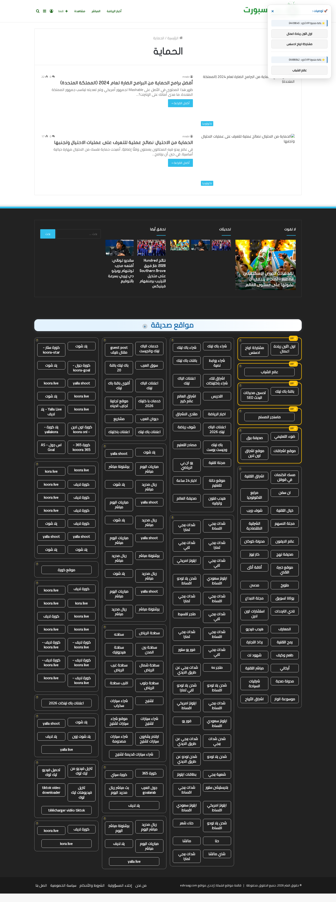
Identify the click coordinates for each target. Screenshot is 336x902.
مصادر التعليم (187, 444)
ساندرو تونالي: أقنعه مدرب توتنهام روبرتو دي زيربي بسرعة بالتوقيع (121, 271)
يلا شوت (149, 452)
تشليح (149, 700)
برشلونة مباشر (119, 466)
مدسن (254, 585)
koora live (51, 383)
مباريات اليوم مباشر (149, 469)
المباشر (96, 11)
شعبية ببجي (217, 774)
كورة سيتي (119, 774)
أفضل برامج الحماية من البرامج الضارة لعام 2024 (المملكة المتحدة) (126, 82)
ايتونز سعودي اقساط (217, 580)
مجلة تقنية (217, 462)
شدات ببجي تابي (186, 545)
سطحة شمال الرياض (149, 667)
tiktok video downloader (51, 790)
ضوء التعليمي (284, 436)
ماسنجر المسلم (269, 416)
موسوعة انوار (285, 698)
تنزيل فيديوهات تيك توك (81, 792)
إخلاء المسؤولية (120, 885)
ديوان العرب (149, 418)
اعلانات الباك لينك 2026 (217, 429)
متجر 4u (217, 667)
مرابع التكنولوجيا (254, 495)
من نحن (141, 885)
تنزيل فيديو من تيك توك (81, 771)
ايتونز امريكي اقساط (187, 705)
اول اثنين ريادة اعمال (285, 348)
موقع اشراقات (285, 450)
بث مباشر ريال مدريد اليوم (119, 790)
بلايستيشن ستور (217, 787)
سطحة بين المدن (149, 649)
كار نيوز (254, 554)
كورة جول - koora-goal (81, 367)
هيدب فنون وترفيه (217, 500)
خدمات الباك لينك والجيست (149, 348)
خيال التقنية (284, 510)
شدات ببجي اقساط (216, 526)
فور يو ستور (186, 649)
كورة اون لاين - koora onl (81, 429)
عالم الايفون (284, 541)
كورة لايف (81, 484)
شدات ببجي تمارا (186, 527)
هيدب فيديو (254, 628)
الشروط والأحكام (92, 885)
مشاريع (119, 418)
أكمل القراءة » (180, 103)
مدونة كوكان (254, 541)
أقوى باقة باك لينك (119, 385)
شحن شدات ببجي (217, 741)
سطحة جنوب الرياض (149, 685)
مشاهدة (79, 11)
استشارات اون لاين (254, 613)
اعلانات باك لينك (149, 431)
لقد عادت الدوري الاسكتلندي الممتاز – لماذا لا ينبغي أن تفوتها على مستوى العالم (268, 279)
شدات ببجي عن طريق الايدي (187, 670)
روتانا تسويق (284, 598)
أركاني (285, 668)
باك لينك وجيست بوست (217, 447)
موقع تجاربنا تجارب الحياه (119, 403)
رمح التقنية (285, 642)
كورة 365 (149, 773)
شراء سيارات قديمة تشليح (134, 754)
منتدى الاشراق (186, 413)
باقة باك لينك (284, 391)
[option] (265, 265)
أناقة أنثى (254, 567)
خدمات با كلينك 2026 (149, 403)
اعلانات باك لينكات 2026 (66, 703)
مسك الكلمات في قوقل (284, 477)
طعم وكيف (284, 655)
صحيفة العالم (187, 498)
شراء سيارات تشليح (149, 721)
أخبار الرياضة (114, 11)
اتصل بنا (41, 885)
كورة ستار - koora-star (51, 350)
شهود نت (254, 655)
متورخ (285, 585)
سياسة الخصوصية (63, 885)
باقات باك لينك (186, 360)
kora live (51, 471)
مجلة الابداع (254, 598)
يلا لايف (134, 805)
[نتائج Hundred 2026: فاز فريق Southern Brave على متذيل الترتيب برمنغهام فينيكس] (221, 245)
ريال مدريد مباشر (149, 486)
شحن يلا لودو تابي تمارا (187, 687)
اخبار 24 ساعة (186, 480)
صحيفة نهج (284, 554)
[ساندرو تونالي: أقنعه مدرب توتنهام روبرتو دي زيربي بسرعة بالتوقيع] (200, 245)
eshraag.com (188, 885)
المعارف (284, 628)
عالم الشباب (269, 371)
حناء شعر (186, 823)
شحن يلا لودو (217, 756)
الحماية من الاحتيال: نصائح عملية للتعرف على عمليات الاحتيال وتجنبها (123, 142)
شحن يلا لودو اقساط (187, 580)
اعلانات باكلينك (119, 431)
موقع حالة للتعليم (217, 483)
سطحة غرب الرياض (119, 667)
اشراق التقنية (254, 476)
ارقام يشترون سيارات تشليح (149, 739)
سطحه (119, 634)
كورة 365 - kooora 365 (82, 447)
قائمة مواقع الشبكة (228, 885)
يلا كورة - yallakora (51, 429)
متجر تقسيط (187, 613)
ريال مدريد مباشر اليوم (149, 827)
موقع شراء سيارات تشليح (118, 721)
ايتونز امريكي (187, 560)
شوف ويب (254, 510)
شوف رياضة (187, 426)
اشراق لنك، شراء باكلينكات (217, 380)
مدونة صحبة (285, 681)
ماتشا (186, 840)
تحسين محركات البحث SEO (254, 395)
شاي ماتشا (216, 853)
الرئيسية (173, 38)
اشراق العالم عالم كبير (186, 398)
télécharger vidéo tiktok (66, 810)
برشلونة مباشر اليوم (119, 828)
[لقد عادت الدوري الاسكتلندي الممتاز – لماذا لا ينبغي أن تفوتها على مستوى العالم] (179, 245)
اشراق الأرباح (254, 698)
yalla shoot (119, 453)
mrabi (185, 76)
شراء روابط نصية (217, 363)
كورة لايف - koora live (81, 644)
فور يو (186, 720)
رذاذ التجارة (254, 642)
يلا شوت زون (81, 736)
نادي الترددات (285, 611)
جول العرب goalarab (149, 790)
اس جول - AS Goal (51, 447)
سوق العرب (149, 365)
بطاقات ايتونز (186, 774)
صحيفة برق (254, 437)
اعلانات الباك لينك (187, 380)
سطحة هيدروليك (119, 649)
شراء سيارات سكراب (119, 703)
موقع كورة (66, 569)
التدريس (217, 396)
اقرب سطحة (119, 682)
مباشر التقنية (254, 668)
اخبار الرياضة (217, 413)
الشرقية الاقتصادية (254, 526)
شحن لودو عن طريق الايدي (186, 759)
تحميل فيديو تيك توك (51, 772)
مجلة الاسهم (285, 523)
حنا (217, 840)
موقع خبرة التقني (285, 569)
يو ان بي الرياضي (186, 465)
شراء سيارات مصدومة (119, 739)
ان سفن (285, 492)
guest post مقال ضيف (119, 350)
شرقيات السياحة (254, 683)
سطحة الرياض (149, 632)
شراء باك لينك (217, 346)
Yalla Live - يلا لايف (51, 411)
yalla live (134, 861)
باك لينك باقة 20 (118, 367)
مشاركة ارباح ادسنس (254, 350)
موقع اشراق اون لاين (254, 453)
